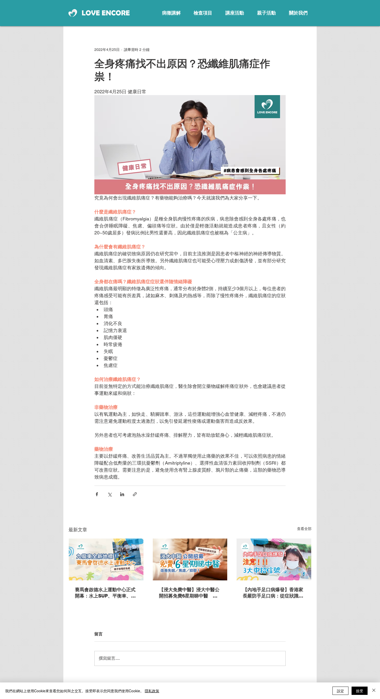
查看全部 (304, 529)
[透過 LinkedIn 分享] (122, 494)
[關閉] (374, 691)
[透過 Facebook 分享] (96, 494)
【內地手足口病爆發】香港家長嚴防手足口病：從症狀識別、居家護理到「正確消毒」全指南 (273, 593)
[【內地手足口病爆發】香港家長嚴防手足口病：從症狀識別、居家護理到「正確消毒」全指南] (274, 559)
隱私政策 (152, 690)
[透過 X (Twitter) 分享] (109, 494)
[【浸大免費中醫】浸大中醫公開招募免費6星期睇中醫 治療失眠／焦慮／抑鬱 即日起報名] (190, 559)
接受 (359, 690)
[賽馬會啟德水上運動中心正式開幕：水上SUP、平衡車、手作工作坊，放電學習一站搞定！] (106, 559)
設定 (340, 690)
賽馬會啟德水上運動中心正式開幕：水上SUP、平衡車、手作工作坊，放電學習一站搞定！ (105, 593)
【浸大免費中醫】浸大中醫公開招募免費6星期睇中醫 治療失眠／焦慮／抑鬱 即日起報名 (189, 593)
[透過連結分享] (134, 494)
